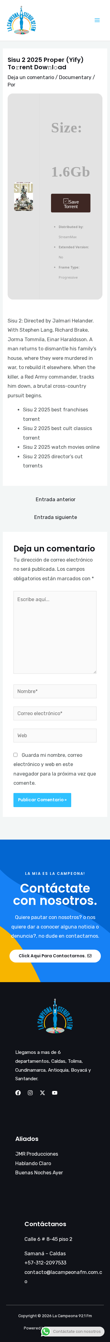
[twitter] (42, 1093)
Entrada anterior (55, 499)
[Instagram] (30, 1093)
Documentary (75, 77)
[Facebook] (18, 1093)
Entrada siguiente (55, 517)
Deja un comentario (31, 77)
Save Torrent (71, 204)
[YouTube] (54, 1093)
